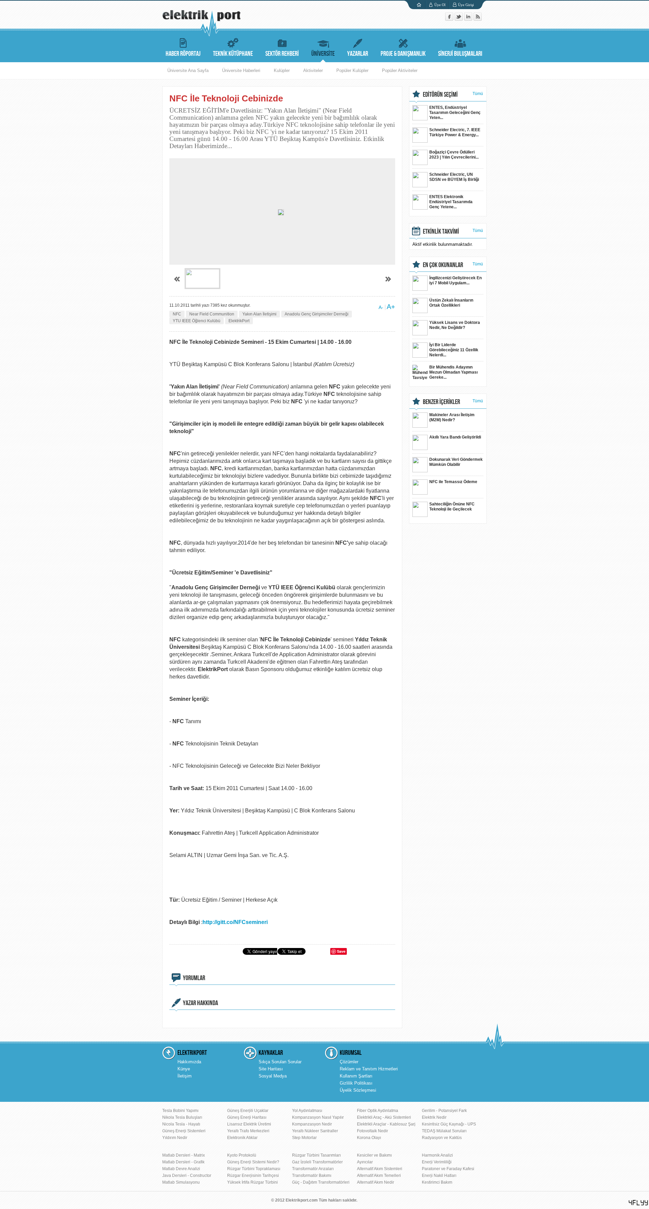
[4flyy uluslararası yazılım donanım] (638, 1202)
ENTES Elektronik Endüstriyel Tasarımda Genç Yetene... (451, 201)
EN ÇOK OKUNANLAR (443, 265)
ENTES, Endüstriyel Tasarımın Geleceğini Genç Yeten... (455, 112)
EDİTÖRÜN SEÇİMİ (440, 95)
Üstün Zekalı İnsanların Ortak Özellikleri (451, 303)
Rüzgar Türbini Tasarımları (316, 1155)
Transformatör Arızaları (313, 1169)
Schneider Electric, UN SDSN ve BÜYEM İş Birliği (454, 177)
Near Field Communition (211, 314)
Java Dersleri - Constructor (186, 1176)
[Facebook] (450, 19)
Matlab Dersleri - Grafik (183, 1162)
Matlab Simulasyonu (181, 1182)
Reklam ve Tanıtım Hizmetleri (369, 1069)
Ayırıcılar (365, 1162)
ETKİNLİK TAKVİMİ (441, 232)
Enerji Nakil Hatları (439, 1176)
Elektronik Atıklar (242, 1138)
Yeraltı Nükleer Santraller (315, 1131)
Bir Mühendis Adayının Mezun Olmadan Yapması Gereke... (453, 372)
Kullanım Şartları (356, 1076)
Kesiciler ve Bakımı (374, 1155)
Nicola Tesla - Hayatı (181, 1124)
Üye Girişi (466, 5)
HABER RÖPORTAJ (183, 54)
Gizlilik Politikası (356, 1083)
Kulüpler (282, 70)
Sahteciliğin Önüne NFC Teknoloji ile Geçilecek (452, 507)
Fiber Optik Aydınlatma (377, 1111)
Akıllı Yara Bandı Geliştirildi (455, 437)
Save (341, 951)
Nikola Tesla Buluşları (182, 1117)
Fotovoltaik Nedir (372, 1131)
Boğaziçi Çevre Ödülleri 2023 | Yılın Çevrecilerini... (454, 155)
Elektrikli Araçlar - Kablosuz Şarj (386, 1124)
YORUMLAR (194, 978)
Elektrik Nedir (434, 1117)
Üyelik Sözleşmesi (358, 1090)
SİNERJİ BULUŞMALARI (460, 54)
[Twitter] (459, 19)
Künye (183, 1069)
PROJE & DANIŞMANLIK (403, 54)
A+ (391, 306)
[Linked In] (469, 19)
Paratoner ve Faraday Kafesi (448, 1169)
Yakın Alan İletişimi (259, 314)
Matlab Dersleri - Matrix (183, 1155)
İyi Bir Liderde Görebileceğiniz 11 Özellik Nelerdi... (453, 349)
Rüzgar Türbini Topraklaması (253, 1169)
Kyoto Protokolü (241, 1155)
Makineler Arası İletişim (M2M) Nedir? (452, 417)
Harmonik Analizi (437, 1155)
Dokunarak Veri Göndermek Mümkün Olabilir (456, 462)
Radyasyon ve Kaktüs (442, 1138)
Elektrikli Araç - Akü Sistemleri (384, 1117)
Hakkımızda (189, 1062)
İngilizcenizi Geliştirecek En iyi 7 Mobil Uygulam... (455, 280)
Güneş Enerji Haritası (246, 1117)
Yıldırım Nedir (174, 1138)
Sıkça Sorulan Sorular (280, 1062)
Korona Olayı (369, 1138)
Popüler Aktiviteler (399, 70)
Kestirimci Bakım (437, 1182)
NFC (177, 314)
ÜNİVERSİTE (323, 54)
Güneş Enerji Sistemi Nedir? (253, 1162)
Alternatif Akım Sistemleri (379, 1169)
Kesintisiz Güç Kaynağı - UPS (449, 1124)
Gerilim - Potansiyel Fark (444, 1111)
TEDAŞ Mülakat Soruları (444, 1131)
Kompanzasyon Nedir (312, 1124)
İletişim (184, 1076)
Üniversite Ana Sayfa (188, 70)
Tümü (478, 93)
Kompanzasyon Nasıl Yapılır (318, 1117)
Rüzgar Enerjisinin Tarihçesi (253, 1176)
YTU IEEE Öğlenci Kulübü (196, 320)
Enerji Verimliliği (437, 1162)
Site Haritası (271, 1069)
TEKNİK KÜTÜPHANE (233, 54)
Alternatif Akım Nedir (375, 1182)
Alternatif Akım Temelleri (379, 1176)
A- (381, 307)
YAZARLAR (357, 54)
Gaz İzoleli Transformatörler (317, 1162)
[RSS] (478, 19)
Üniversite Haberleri (241, 70)
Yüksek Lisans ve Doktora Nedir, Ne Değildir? (454, 325)
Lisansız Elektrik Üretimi (249, 1124)
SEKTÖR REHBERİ (282, 54)
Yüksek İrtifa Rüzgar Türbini (252, 1182)
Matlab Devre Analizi (181, 1169)
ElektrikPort (239, 320)
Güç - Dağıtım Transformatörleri (321, 1182)
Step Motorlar (304, 1138)
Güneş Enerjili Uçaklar (247, 1111)
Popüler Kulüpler (352, 70)
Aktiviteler (313, 70)
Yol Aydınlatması (307, 1111)
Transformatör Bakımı (311, 1176)
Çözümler (349, 1062)
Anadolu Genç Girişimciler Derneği (316, 314)
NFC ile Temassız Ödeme (453, 481)
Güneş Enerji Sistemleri (184, 1131)
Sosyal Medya (273, 1076)
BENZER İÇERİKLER (441, 402)
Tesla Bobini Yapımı (180, 1111)
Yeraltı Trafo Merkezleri (248, 1131)
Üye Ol (440, 5)
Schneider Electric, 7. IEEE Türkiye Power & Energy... (454, 132)
